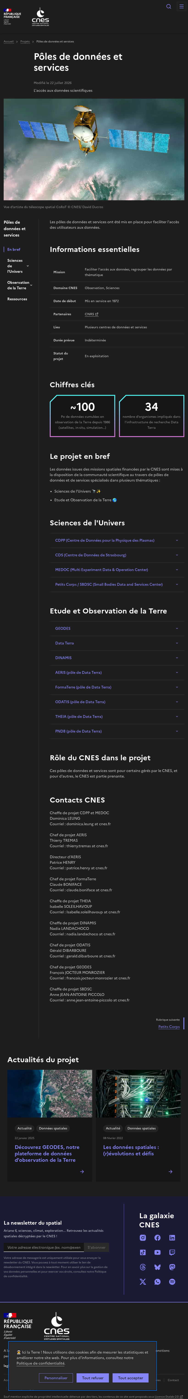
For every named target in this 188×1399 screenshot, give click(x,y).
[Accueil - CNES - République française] (56, 1326)
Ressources (17, 299)
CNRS (89, 314)
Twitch (172, 1252)
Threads (142, 1267)
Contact (173, 1380)
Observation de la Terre (18, 285)
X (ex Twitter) (142, 1281)
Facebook (157, 1237)
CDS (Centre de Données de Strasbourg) (90, 555)
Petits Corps (169, 1026)
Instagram (142, 1237)
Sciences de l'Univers (14, 266)
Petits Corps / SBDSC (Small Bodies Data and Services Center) (109, 584)
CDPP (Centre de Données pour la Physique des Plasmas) (104, 540)
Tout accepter (130, 1378)
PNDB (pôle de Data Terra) (78, 731)
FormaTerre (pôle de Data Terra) (83, 687)
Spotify (172, 1281)
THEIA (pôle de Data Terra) (78, 716)
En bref (13, 249)
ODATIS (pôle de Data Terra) (80, 702)
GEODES (62, 628)
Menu (181, 6)
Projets (25, 41)
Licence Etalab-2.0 (167, 1397)
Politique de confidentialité (40, 1363)
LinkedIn (172, 1237)
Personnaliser (55, 1378)
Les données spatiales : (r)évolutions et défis (131, 1150)
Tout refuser (92, 1378)
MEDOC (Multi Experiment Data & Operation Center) (101, 569)
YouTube (157, 1252)
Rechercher (168, 6)
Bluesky (157, 1267)
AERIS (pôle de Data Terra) (78, 672)
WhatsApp (157, 1281)
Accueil (9, 41)
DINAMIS (63, 657)
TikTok (142, 1252)
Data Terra (64, 643)
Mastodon (172, 1267)
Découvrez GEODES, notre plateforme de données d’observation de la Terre (47, 1153)
